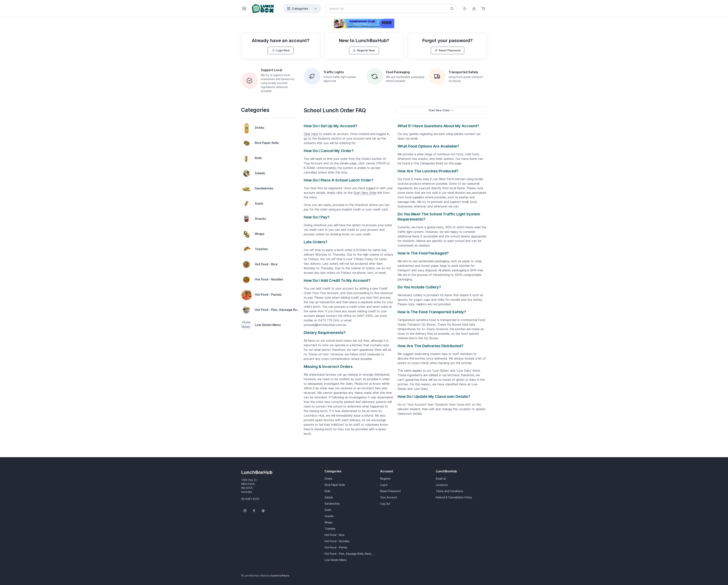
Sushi (328, 509)
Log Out (385, 503)
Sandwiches (332, 503)
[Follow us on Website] (263, 510)
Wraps (329, 522)
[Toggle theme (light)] (465, 8)
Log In (384, 484)
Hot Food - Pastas (336, 547)
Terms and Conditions (449, 491)
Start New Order (365, 193)
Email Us (441, 478)
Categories (300, 8)
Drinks (328, 478)
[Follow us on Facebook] (254, 510)
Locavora (442, 484)
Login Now (283, 50)
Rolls (327, 491)
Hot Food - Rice (334, 534)
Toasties (330, 528)
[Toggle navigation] (244, 8)
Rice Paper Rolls (335, 484)
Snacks (329, 516)
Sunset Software (280, 575)
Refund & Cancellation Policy (454, 497)
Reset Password (449, 50)
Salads (329, 497)
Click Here (311, 134)
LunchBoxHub (256, 472)
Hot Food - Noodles (337, 541)
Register (385, 478)
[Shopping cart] (483, 8)
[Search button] (452, 8)
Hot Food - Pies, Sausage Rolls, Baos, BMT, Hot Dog (350, 553)
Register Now (366, 50)
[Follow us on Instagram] (245, 510)
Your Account (388, 497)
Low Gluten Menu (336, 559)
